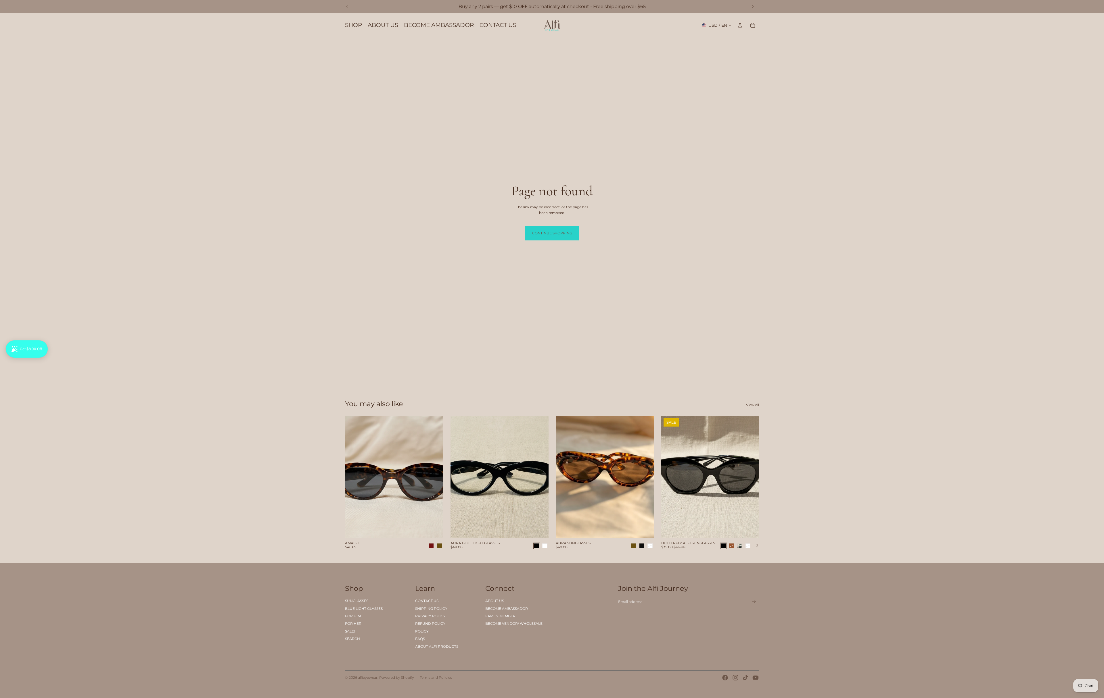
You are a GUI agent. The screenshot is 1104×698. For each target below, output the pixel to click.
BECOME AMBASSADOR (506, 608)
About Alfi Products (436, 646)
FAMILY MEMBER (500, 616)
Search (352, 639)
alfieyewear (367, 677)
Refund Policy (430, 623)
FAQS (420, 639)
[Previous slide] (347, 6)
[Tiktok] (745, 677)
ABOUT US (494, 601)
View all (752, 405)
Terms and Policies (436, 677)
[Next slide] (752, 6)
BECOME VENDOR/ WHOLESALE (514, 623)
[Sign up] (754, 602)
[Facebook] (725, 677)
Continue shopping (552, 233)
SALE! (350, 631)
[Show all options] (756, 545)
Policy (422, 631)
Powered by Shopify (396, 677)
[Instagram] (735, 677)
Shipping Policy (431, 608)
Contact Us (426, 601)
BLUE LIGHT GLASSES (364, 608)
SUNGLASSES (356, 601)
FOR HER (353, 623)
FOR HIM (353, 616)
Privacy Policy (430, 616)
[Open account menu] (740, 25)
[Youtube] (755, 677)
